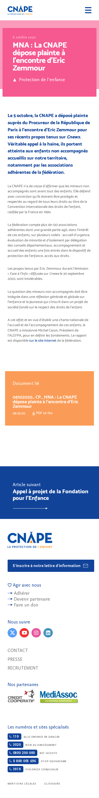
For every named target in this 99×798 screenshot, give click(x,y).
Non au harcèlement (34, 745)
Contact (18, 650)
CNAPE (20, 10)
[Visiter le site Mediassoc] (59, 697)
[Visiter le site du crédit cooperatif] (21, 696)
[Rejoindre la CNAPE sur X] (12, 632)
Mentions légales (22, 783)
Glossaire (52, 783)
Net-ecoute (34, 753)
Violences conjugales (35, 769)
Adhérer (21, 593)
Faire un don (26, 605)
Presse (15, 659)
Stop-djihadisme (39, 761)
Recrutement (23, 668)
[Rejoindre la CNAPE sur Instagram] (36, 632)
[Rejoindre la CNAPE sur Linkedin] (48, 632)
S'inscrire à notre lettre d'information (47, 565)
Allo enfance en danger (36, 737)
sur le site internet (42, 340)
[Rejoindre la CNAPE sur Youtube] (24, 632)
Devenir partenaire (32, 599)
